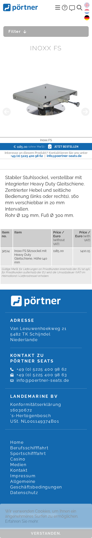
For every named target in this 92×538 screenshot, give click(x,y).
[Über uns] (64, 7)
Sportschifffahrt (28, 453)
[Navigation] (57, 7)
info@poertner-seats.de (64, 156)
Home (17, 442)
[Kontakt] (72, 7)
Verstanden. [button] (46, 533)
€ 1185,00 (46, 147)
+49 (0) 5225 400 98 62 (27, 156)
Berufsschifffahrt (29, 448)
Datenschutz (24, 492)
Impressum (23, 475)
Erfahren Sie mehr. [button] (22, 521)
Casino (18, 459)
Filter (14, 31)
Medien (18, 464)
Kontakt (18, 470)
